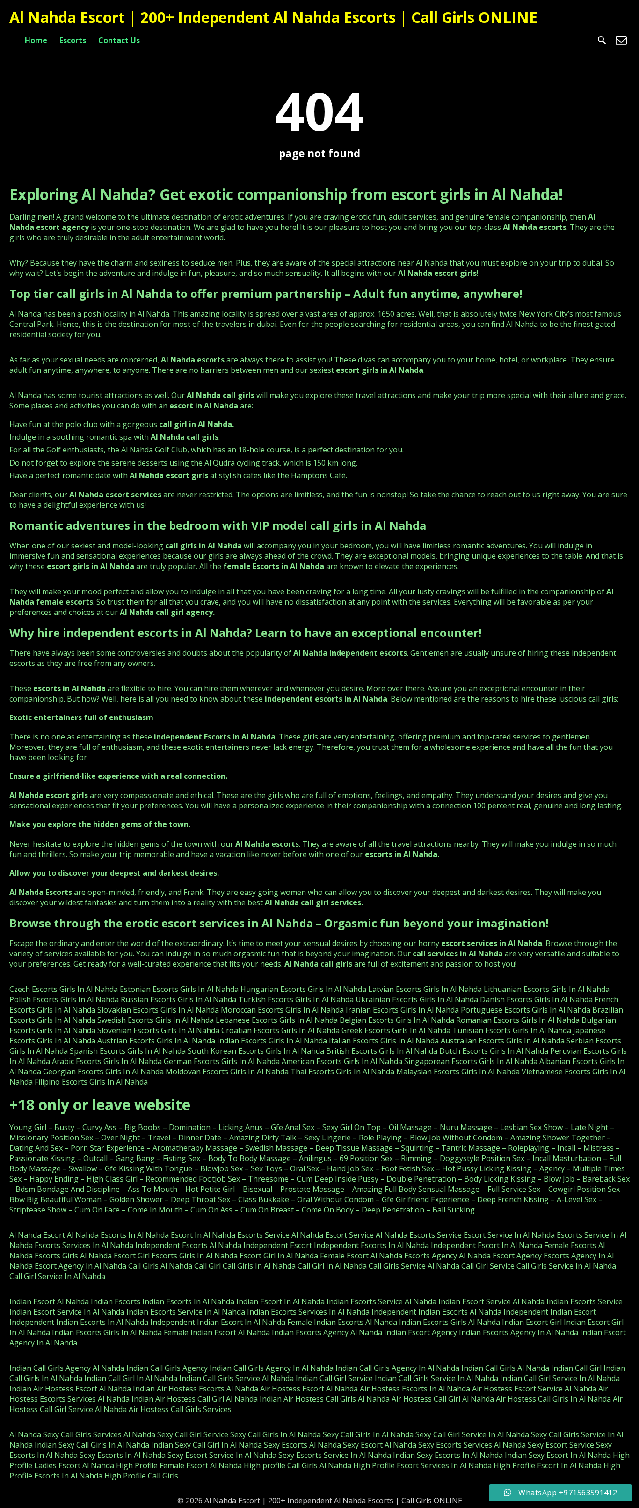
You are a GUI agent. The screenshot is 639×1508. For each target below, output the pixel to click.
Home (36, 40)
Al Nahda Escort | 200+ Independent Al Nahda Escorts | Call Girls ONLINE (273, 17)
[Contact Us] (621, 40)
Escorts (72, 40)
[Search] (602, 40)
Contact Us (119, 40)
